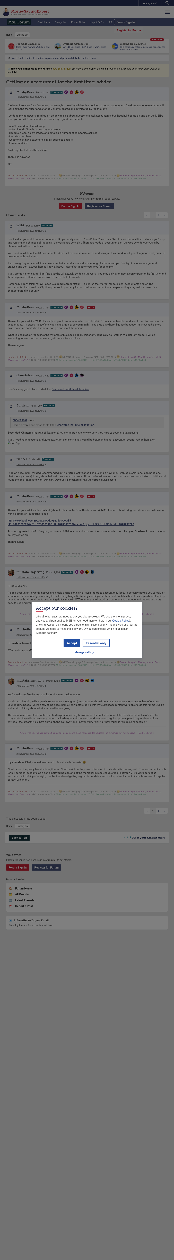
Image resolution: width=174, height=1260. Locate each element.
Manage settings (84, 652)
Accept (72, 643)
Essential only (96, 643)
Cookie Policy (120, 620)
